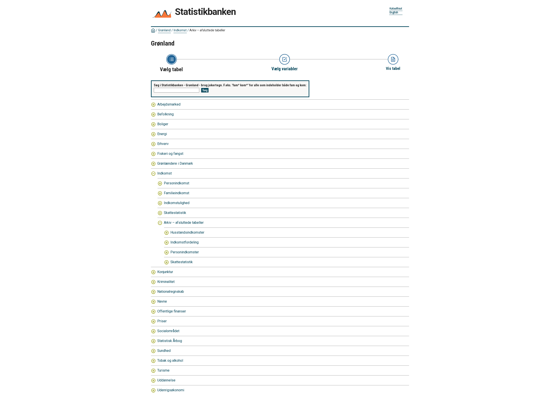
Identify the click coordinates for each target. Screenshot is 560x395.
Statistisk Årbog (169, 341)
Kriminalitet (166, 282)
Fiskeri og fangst (170, 154)
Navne (162, 301)
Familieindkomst (176, 193)
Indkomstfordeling (184, 242)
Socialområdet (168, 331)
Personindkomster (184, 252)
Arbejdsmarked (168, 104)
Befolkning (165, 114)
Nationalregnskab (170, 291)
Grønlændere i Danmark (175, 163)
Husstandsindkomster (187, 232)
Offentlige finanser (171, 311)
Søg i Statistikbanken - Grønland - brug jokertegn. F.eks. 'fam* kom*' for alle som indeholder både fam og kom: (230, 85)
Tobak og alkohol (170, 360)
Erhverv (163, 144)
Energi (162, 134)
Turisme (163, 370)
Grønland (164, 30)
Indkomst (180, 30)
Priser (162, 321)
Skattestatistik (175, 213)
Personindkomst (176, 183)
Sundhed (164, 351)
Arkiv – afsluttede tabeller (184, 222)
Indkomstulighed (176, 203)
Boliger (162, 124)
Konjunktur (165, 272)
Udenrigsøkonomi (170, 390)
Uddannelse (166, 380)
